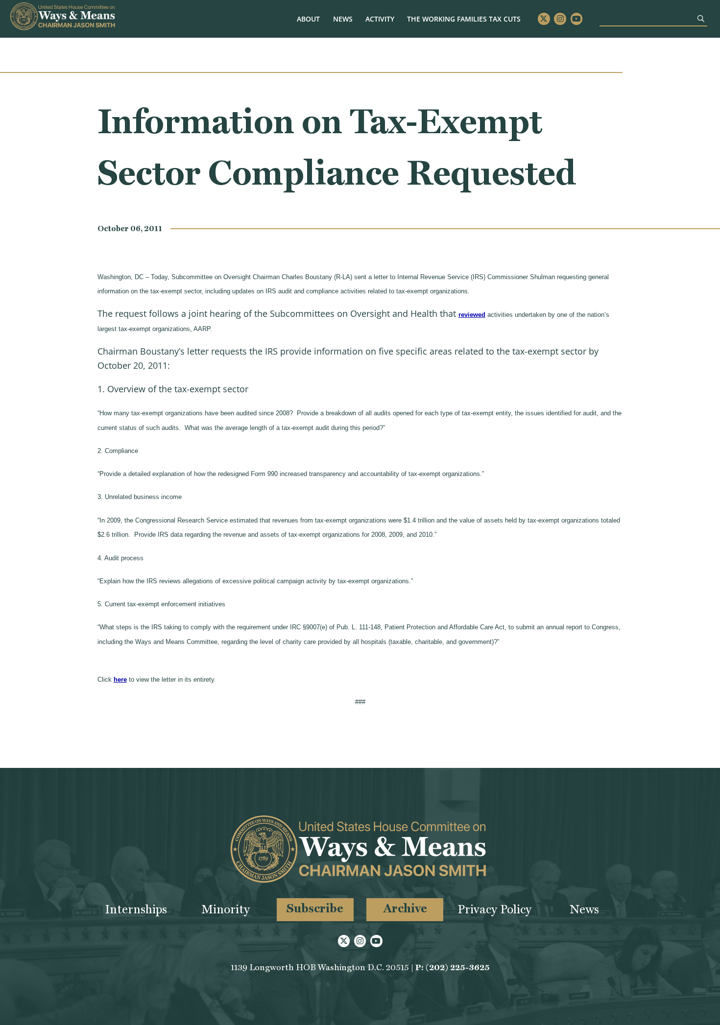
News (343, 19)
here (120, 679)
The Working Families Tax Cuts (464, 19)
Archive (405, 908)
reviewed (471, 314)
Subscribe (315, 908)
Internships (136, 909)
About (308, 19)
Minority (225, 909)
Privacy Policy (494, 909)
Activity (379, 19)
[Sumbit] (701, 18)
